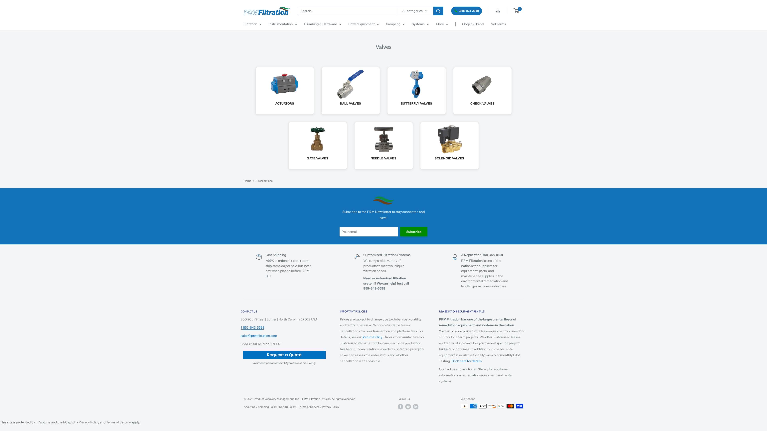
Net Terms (498, 24)
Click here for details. (467, 361)
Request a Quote (284, 355)
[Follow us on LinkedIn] (415, 406)
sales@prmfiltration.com (259, 336)
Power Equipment (361, 24)
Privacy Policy (330, 407)
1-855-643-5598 (252, 327)
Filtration (250, 24)
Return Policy (372, 337)
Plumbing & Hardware (320, 24)
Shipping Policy (267, 407)
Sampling (393, 24)
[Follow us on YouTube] (408, 406)
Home (247, 181)
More (440, 24)
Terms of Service (309, 407)
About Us (249, 407)
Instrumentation (281, 24)
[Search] (438, 11)
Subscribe (413, 232)
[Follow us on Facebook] (400, 406)
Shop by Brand (473, 24)
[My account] (498, 11)
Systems (418, 24)
